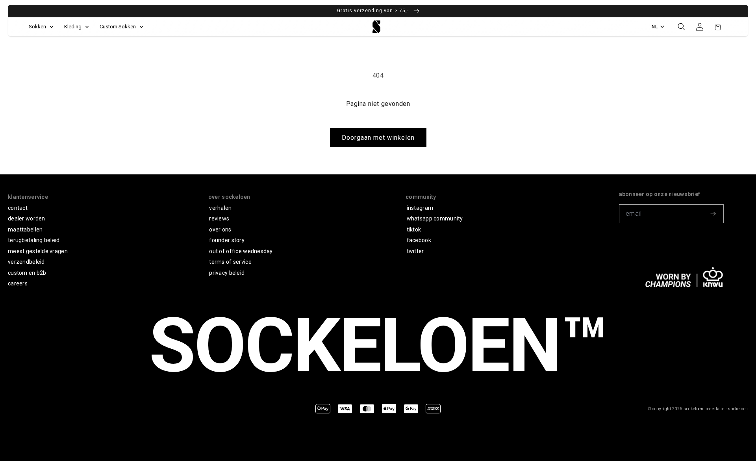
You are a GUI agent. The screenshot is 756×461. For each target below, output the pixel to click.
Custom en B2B (27, 273)
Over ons (220, 229)
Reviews (219, 218)
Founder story (227, 240)
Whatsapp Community (435, 218)
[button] (681, 26)
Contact (18, 208)
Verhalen (220, 208)
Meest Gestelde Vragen (38, 251)
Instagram (420, 208)
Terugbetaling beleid (34, 240)
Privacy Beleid (227, 273)
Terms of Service (230, 262)
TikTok (414, 229)
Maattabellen (25, 229)
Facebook (419, 240)
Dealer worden (26, 218)
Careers (18, 283)
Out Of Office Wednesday (240, 251)
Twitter (415, 251)
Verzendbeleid (26, 262)
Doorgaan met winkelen (378, 137)
